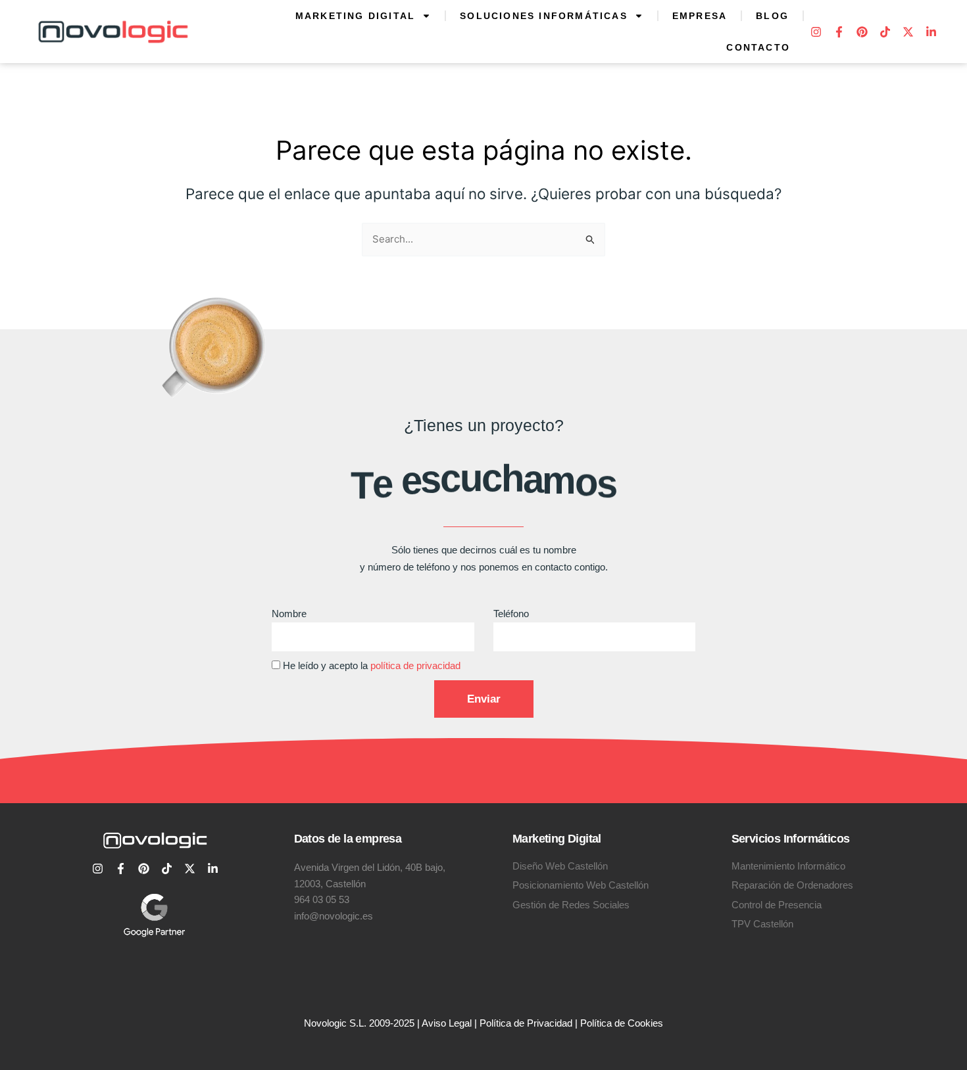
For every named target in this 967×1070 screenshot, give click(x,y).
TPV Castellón (762, 923)
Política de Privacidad (526, 1023)
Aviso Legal (447, 1023)
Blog (772, 16)
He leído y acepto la (371, 665)
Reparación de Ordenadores (792, 885)
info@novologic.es (333, 915)
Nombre (289, 613)
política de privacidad (415, 665)
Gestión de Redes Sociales (571, 904)
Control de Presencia (776, 904)
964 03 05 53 (321, 899)
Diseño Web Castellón (560, 866)
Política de (604, 1023)
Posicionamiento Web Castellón (580, 885)
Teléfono (511, 613)
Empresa (699, 16)
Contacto (758, 47)
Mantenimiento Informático (788, 866)
